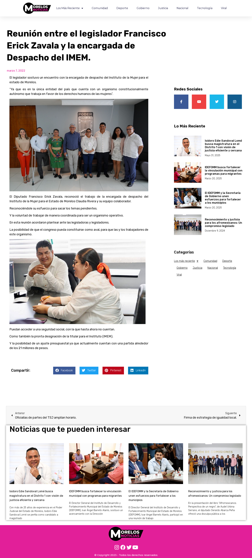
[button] (64, 370)
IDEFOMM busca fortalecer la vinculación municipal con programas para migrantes (223, 170)
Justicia (163, 8)
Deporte (122, 8)
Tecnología (204, 8)
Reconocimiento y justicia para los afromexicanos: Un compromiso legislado (223, 223)
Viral (224, 8)
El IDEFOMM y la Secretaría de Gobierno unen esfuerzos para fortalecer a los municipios (223, 197)
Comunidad (100, 8)
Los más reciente (68, 8)
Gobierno (143, 8)
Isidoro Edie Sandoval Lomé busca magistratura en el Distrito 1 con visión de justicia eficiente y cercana (223, 145)
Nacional (182, 8)
